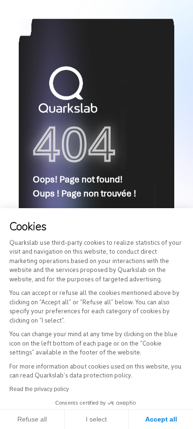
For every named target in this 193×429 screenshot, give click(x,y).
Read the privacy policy (39, 389)
